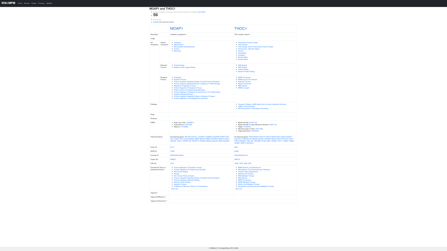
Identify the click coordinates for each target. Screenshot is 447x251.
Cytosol (176, 49)
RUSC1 (227, 139)
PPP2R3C (214, 139)
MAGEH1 (191, 139)
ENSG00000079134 (241, 155)
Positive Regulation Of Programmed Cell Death (190, 169)
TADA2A (274, 141)
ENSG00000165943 (176, 155)
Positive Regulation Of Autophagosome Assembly (191, 98)
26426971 (190, 122)
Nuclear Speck (243, 59)
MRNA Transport (243, 88)
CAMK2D (209, 137)
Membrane (177, 51)
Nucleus (241, 51)
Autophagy (177, 77)
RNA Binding (242, 67)
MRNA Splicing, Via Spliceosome (249, 167)
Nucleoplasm (242, 53)
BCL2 (190, 137)
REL (252, 141)
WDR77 (243, 143)
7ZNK (245, 163)
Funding (41, 3)
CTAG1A (262, 137)
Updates (49, 3)
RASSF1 (221, 139)
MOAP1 (176, 28)
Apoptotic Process (180, 79)
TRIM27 (285, 141)
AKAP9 (255, 137)
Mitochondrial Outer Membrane (184, 47)
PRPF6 (236, 141)
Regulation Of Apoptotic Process (185, 86)
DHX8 (274, 137)
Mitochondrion (178, 44)
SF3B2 (263, 141)
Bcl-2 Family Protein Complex (184, 176)
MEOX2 (202, 139)
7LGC (172, 163)
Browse (27, 3)
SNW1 (268, 141)
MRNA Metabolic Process (247, 182)
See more (174, 189)
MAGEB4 (255, 139)
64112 (172, 147)
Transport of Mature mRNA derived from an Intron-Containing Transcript (262, 104)
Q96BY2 (173, 159)
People (33, 3)
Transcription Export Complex (248, 42)
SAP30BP (257, 141)
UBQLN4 (215, 141)
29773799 (259, 129)
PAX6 (279, 139)
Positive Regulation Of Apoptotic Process (188, 88)
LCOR (186, 139)
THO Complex (243, 44)
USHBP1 (237, 143)
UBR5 (220, 141)
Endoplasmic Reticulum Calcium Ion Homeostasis (191, 186)
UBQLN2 (209, 141)
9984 (236, 147)
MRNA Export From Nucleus (247, 79)
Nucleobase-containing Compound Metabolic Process (256, 186)
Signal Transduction (244, 84)
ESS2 (278, 137)
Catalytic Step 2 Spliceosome (248, 171)
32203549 (255, 131)
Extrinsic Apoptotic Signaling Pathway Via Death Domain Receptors (197, 81)
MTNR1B (268, 139)
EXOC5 (283, 137)
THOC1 (240, 28)
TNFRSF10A (186, 141)
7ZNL (249, 163)
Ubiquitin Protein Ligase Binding (184, 67)
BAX (186, 137)
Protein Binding (179, 65)
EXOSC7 (289, 137)
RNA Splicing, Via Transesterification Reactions (254, 169)
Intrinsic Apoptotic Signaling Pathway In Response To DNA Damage (197, 84)
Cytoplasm (177, 42)
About (20, 3)
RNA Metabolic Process (246, 176)
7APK (241, 163)
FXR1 (227, 137)
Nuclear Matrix (243, 57)
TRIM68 (202, 141)
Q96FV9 (237, 159)
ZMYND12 (226, 141)
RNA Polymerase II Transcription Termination (253, 108)
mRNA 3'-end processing (246, 106)
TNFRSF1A (195, 141)
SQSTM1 (173, 141)
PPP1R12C (285, 139)
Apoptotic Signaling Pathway (183, 94)
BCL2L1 (195, 137)
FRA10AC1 (238, 139)
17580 (172, 151)
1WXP (236, 163)
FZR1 (172, 139)
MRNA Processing (244, 77)
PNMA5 (208, 139)
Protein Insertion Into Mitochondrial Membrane (189, 90)
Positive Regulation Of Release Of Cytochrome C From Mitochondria (197, 92)
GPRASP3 (246, 139)
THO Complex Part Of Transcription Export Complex (255, 47)
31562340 (247, 127)
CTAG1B (268, 137)
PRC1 (291, 139)
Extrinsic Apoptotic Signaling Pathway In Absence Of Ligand (194, 96)
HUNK (176, 139)
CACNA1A (201, 137)
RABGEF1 (243, 141)
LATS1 (181, 139)
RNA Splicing (242, 86)
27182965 (184, 127)
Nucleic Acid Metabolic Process (249, 184)
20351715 (253, 122)
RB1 (248, 141)
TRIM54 (291, 141)
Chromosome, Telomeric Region (249, 49)
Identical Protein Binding (246, 71)
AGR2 (251, 137)
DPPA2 (222, 137)
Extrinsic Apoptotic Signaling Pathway (187, 180)
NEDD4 (273, 139)
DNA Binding (242, 65)
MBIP (197, 139)
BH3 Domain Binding (181, 171)
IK (251, 139)
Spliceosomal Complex (246, 174)
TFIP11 (279, 141)
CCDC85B (216, 137)
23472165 (188, 124)
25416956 (201, 12)
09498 (236, 151)
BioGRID (156, 22)
